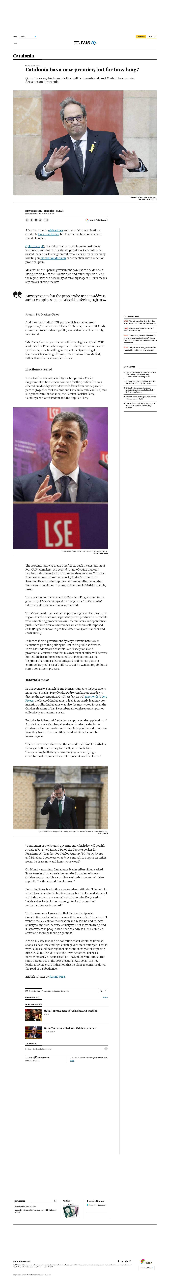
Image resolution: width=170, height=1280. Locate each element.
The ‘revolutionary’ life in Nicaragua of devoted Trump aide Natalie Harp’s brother (140, 405)
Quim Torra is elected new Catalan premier (70, 1028)
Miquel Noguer (33, 211)
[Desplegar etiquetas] (106, 1048)
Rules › (105, 997)
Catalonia (23, 56)
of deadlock (55, 230)
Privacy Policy (26, 1275)
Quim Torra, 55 (34, 246)
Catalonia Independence (42, 1049)
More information (31, 1061)
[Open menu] (15, 43)
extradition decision (53, 258)
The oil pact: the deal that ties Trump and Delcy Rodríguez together (140, 322)
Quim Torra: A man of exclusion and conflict (70, 1011)
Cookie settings (36, 1275)
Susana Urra (57, 976)
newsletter (20, 1201)
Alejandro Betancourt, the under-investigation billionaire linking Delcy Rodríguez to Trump (140, 390)
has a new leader (48, 234)
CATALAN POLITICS (32, 65)
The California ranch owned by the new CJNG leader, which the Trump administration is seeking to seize (141, 374)
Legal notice (17, 1275)
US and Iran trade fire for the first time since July (139, 329)
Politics (28, 1049)
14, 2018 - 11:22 (46, 213)
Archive (66, 1201)
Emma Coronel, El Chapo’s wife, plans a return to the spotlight (141, 398)
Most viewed (129, 367)
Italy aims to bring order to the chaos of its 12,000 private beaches (140, 349)
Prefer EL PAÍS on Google (97, 220)
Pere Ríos (49, 211)
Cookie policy (46, 1275)
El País (59, 211)
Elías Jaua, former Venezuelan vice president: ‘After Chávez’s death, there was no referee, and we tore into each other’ (140, 339)
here (72, 1061)
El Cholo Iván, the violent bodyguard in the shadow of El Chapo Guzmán (141, 382)
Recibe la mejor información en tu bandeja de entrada (49, 991)
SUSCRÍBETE (141, 37)
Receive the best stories (25, 1207)
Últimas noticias (131, 316)
